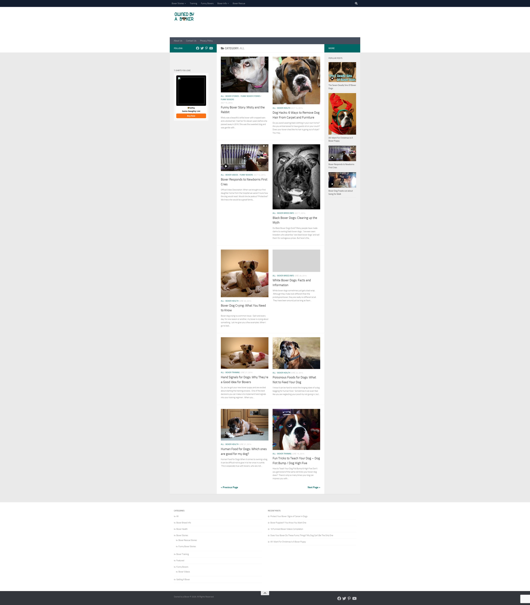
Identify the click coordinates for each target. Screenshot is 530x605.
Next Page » (314, 487)
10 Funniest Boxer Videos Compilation (286, 529)
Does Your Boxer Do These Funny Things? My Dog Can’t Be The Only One (301, 535)
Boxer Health (283, 108)
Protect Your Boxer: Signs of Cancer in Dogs (289, 516)
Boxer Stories (178, 3)
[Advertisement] (306, 24)
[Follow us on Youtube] (211, 48)
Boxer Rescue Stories (187, 540)
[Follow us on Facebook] (197, 48)
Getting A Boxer (183, 579)
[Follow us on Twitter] (202, 48)
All (222, 96)
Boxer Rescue (239, 3)
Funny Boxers (207, 3)
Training (193, 3)
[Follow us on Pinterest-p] (206, 48)
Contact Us (191, 40)
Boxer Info (222, 3)
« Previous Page (229, 487)
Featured (180, 560)
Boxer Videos (232, 175)
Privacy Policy (206, 40)
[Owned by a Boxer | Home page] (184, 16)
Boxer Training (233, 372)
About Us (178, 40)
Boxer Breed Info (285, 213)
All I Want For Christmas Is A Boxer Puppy (288, 542)
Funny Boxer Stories (250, 96)
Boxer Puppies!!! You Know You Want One (288, 522)
